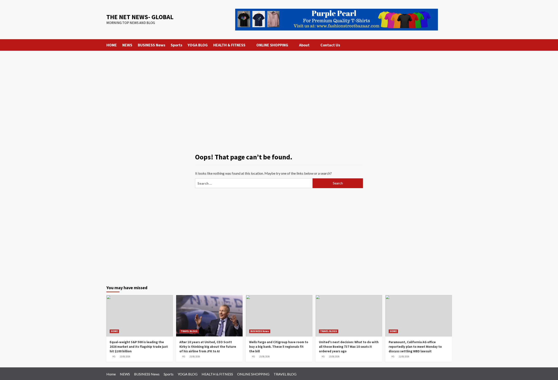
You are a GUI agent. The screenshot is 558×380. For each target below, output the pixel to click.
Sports (176, 44)
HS (113, 356)
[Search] (449, 45)
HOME (111, 44)
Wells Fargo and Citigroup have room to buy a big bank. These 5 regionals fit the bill (278, 346)
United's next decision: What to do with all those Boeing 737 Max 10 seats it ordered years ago (349, 346)
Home (111, 374)
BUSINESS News (151, 44)
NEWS (127, 44)
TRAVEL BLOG (285, 374)
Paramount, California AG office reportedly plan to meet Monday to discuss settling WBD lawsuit (415, 346)
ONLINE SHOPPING (272, 44)
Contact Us (330, 44)
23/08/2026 (125, 356)
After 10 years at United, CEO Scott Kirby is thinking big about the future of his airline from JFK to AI (207, 346)
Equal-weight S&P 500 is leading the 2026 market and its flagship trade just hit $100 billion (139, 346)
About (304, 44)
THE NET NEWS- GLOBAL (140, 17)
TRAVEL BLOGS (189, 331)
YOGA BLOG (198, 44)
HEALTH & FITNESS (229, 44)
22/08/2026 (404, 356)
